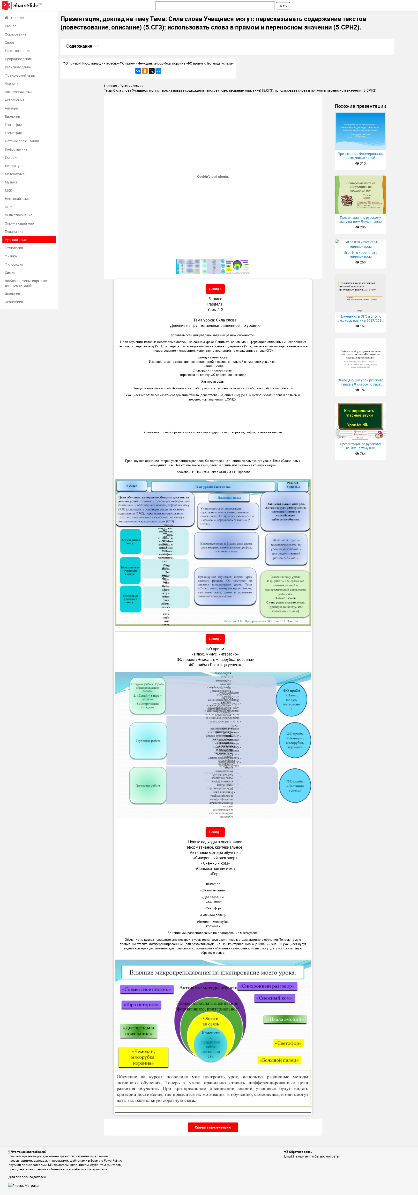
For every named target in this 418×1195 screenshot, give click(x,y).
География (13, 124)
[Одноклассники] (145, 71)
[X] (152, 71)
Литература (14, 165)
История (11, 157)
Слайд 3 (215, 832)
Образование (15, 34)
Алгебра (11, 108)
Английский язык (19, 91)
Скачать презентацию (213, 1127)
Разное (10, 26)
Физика (11, 256)
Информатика (16, 149)
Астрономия (14, 100)
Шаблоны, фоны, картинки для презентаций (26, 283)
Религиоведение (18, 67)
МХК (8, 190)
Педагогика (14, 231)
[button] (317, 99)
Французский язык (20, 75)
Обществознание (18, 215)
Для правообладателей (27, 1177)
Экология (12, 293)
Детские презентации (22, 141)
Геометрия (13, 133)
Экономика (14, 301)
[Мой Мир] (158, 71)
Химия (10, 272)
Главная (17, 17)
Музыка (11, 182)
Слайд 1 (215, 288)
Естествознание (17, 50)
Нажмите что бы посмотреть (316, 1156)
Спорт (9, 42)
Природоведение (18, 59)
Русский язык (16, 239)
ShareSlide (27, 4)
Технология (14, 248)
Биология (12, 116)
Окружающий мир (19, 223)
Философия (14, 264)
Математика (15, 174)
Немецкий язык (17, 198)
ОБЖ (9, 206)
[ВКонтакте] (138, 71)
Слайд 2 (215, 638)
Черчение (12, 83)
